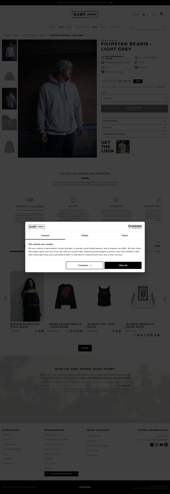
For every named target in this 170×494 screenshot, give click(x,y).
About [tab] (125, 235)
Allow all (123, 265)
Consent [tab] (45, 235)
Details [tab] (85, 235)
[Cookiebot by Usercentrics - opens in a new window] (130, 227)
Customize (83, 265)
